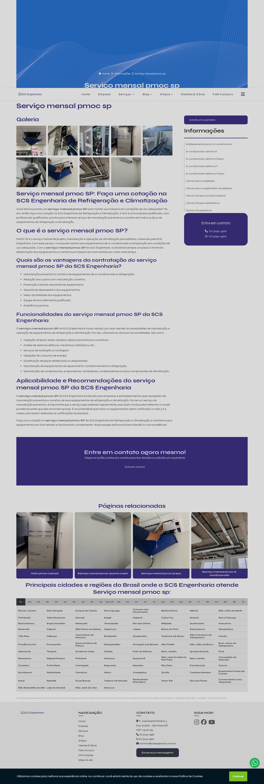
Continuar (238, 776)
